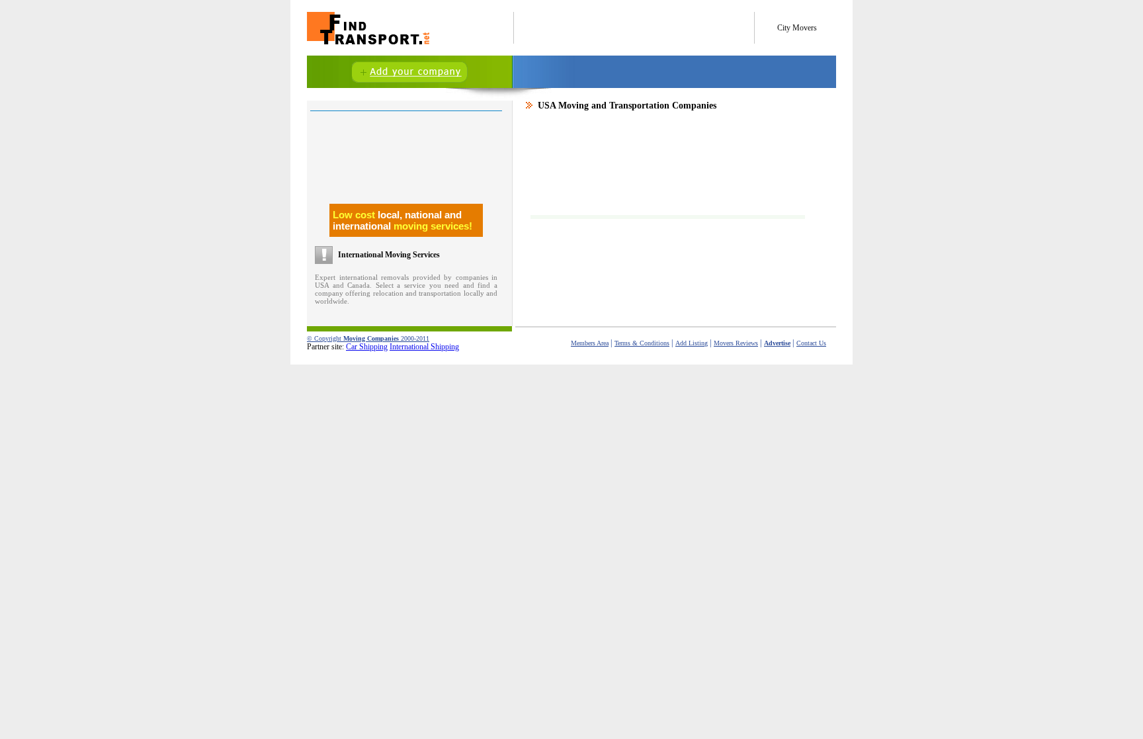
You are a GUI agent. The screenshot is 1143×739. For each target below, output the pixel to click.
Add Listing (691, 343)
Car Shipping (367, 346)
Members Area (590, 343)
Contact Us (811, 343)
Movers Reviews (736, 343)
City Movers (797, 27)
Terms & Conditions (641, 343)
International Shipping (424, 346)
